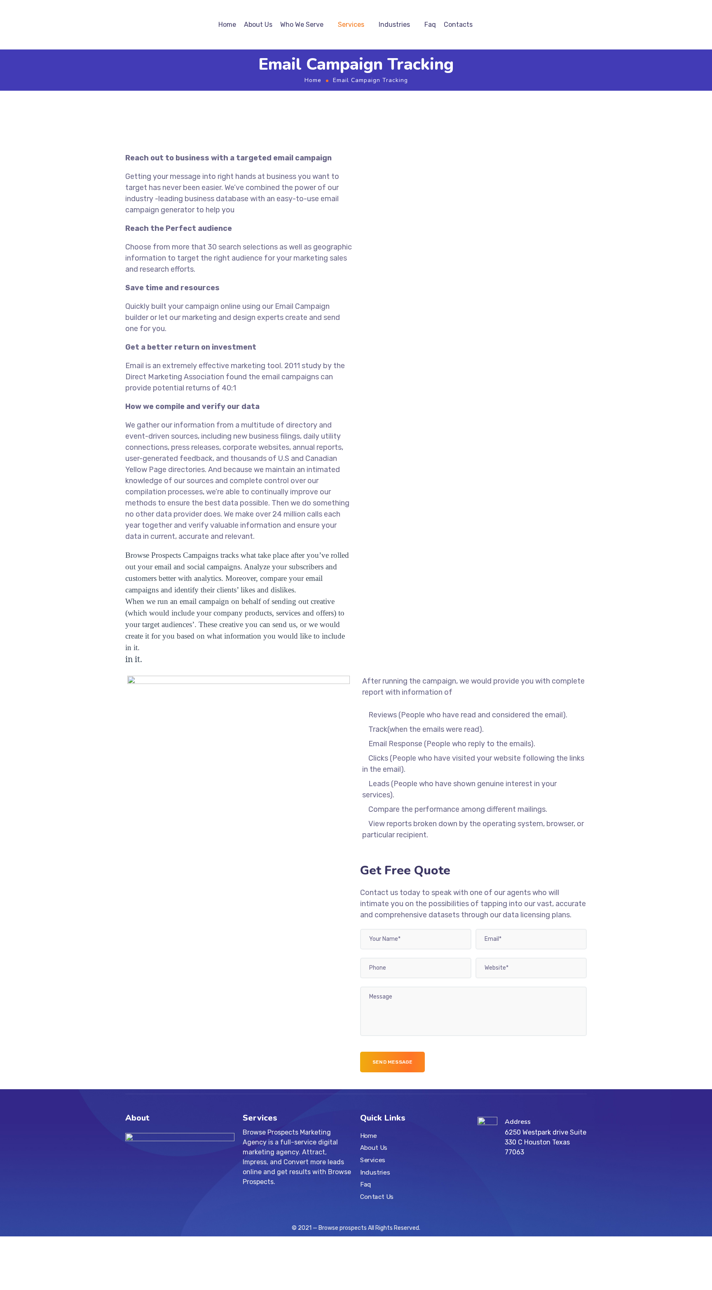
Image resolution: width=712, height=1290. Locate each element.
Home (227, 24)
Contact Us (376, 1197)
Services (351, 24)
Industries (394, 24)
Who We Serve (301, 24)
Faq (430, 24)
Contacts (458, 24)
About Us (258, 24)
